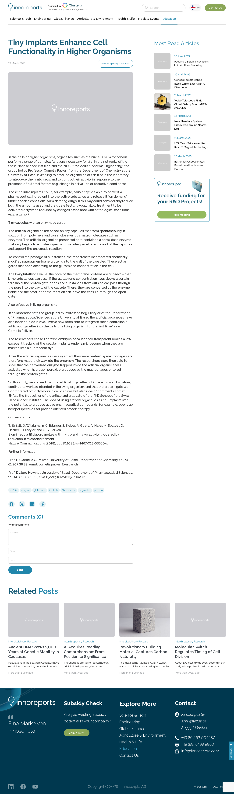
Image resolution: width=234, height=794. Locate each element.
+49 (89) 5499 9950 (197, 744)
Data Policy (219, 786)
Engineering (129, 722)
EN (197, 7)
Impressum (200, 786)
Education (128, 748)
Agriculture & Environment (142, 735)
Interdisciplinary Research (115, 63)
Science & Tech (132, 715)
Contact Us (215, 7)
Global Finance (132, 728)
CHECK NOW (77, 732)
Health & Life (130, 742)
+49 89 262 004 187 (198, 737)
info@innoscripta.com (200, 751)
